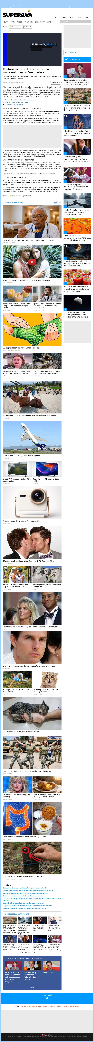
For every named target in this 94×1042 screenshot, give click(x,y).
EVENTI (77, 1006)
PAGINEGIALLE (21, 1036)
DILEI (59, 1036)
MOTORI (34, 1006)
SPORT (29, 1006)
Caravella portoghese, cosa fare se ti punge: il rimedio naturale (24, 888)
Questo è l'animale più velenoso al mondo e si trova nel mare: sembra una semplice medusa (32, 899)
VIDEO (40, 1006)
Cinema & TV (40, 22)
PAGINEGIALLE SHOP (30, 1036)
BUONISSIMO (77, 1036)
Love (71, 17)
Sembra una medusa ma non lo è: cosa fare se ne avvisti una (24, 896)
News (5, 22)
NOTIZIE (23, 1006)
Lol (56, 17)
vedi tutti (32, 987)
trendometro (74, 59)
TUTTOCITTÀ (54, 1036)
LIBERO (9, 1036)
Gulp (64, 17)
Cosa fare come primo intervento (16, 102)
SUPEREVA (84, 1036)
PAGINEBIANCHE (46, 1036)
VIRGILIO (14, 1036)
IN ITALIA (65, 1006)
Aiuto (40, 1039)
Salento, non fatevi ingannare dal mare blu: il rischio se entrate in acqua (28, 891)
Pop (87, 17)
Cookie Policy (23, 1039)
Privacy (18, 1039)
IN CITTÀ (59, 1006)
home (4, 31)
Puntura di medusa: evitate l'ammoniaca (19, 100)
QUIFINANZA (70, 1036)
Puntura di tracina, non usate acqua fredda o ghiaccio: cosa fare (25, 908)
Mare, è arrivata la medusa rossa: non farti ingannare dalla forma (25, 893)
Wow (79, 17)
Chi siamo (6, 1039)
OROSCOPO (52, 1006)
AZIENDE (71, 1006)
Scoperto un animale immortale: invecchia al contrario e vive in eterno (27, 906)
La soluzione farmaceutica (14, 104)
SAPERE (45, 1006)
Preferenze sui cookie (33, 1039)
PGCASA (39, 1036)
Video (19, 22)
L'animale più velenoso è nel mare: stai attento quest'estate (23, 903)
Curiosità (28, 22)
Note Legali (12, 1039)
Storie (12, 22)
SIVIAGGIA (64, 1036)
